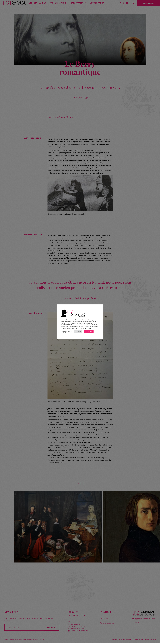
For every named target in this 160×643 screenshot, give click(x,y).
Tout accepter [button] (88, 332)
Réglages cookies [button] (66, 332)
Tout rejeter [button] (78, 332)
